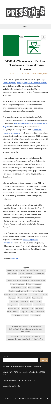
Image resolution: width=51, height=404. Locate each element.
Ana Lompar (12, 274)
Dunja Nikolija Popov (18, 287)
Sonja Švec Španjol (27, 312)
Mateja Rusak (13, 305)
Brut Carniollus (25, 277)
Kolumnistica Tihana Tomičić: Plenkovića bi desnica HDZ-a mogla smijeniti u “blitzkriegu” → (25, 337)
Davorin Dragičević (17, 284)
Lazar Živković (37, 298)
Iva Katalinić (33, 294)
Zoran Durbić (35, 315)
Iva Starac (43, 294)
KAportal (14, 258)
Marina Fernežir (36, 301)
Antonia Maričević (25, 274)
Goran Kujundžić (34, 287)
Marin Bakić (21, 74)
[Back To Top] (47, 398)
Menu (25, 26)
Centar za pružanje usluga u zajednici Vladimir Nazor (26, 281)
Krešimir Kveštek (24, 298)
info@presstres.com (16, 380)
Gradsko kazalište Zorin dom (19, 291)
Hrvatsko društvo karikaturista (15, 294)
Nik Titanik (39, 308)
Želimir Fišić (40, 312)
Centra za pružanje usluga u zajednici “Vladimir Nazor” (25, 82)
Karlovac (12, 298)
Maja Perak (24, 301)
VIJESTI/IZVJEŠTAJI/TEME (37, 74)
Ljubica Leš (14, 301)
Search (5, 357)
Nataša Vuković (14, 308)
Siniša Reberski (12, 312)
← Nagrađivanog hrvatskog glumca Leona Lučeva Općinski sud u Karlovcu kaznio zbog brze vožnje (25, 329)
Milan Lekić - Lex (26, 305)
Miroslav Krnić (39, 305)
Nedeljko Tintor (27, 308)
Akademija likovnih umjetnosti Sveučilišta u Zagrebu (26, 270)
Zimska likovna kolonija (20, 315)
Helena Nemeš (37, 291)
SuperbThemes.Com (34, 398)
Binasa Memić (39, 274)
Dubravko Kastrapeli (33, 284)
